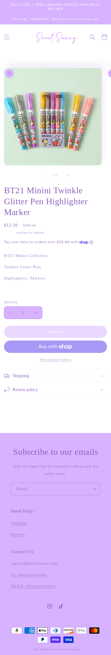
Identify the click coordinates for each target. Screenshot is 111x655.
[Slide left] (44, 175)
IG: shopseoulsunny (29, 574)
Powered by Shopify (69, 649)
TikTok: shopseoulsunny (33, 586)
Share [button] (15, 292)
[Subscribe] (94, 489)
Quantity (11, 302)
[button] (7, 37)
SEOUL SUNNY (49, 649)
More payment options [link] (55, 359)
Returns (18, 534)
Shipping (10, 232)
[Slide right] (67, 175)
